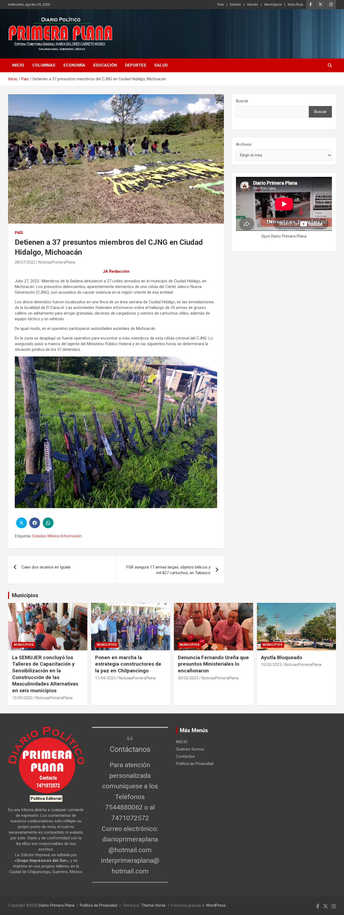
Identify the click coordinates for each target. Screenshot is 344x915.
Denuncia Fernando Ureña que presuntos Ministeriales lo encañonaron (213, 664)
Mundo (252, 4)
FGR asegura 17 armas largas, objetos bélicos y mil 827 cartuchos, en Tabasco (168, 570)
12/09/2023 (22, 698)
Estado (235, 4)
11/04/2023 (105, 678)
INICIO (18, 65)
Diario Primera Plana (56, 905)
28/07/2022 (25, 262)
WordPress (216, 905)
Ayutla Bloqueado (282, 657)
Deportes (135, 65)
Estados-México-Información (57, 536)
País (220, 4)
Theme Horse (153, 905)
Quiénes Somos (190, 749)
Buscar (242, 101)
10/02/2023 (271, 664)
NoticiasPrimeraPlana (56, 262)
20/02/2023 (188, 678)
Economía (74, 65)
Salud (161, 65)
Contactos (185, 756)
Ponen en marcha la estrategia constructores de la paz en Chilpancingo (128, 664)
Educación (105, 65)
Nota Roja (295, 4)
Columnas (43, 65)
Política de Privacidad (194, 763)
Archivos (244, 144)
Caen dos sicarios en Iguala (46, 567)
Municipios (273, 4)
